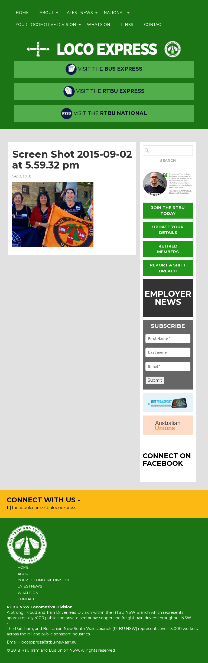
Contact (153, 24)
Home (22, 12)
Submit (155, 380)
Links (127, 24)
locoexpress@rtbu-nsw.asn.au (49, 642)
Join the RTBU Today (168, 210)
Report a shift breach (168, 267)
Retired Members (168, 248)
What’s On (98, 24)
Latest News (78, 12)
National (114, 12)
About (47, 12)
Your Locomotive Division (46, 24)
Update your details (168, 229)
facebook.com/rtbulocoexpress (44, 507)
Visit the (109, 69)
